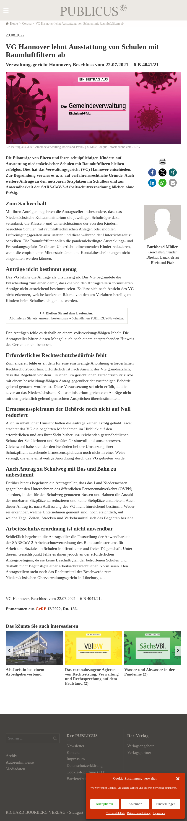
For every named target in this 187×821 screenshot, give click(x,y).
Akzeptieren (104, 804)
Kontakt (73, 752)
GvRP (41, 609)
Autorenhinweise (20, 762)
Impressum (159, 813)
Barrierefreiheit (79, 778)
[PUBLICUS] (93, 10)
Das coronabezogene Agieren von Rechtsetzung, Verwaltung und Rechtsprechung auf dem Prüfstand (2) (92, 676)
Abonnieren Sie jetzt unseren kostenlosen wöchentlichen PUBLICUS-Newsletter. (66, 315)
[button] (178, 778)
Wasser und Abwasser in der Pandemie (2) (149, 671)
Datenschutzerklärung (139, 813)
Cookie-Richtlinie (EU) (86, 772)
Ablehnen (135, 804)
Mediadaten (15, 769)
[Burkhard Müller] (162, 223)
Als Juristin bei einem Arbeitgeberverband (25, 671)
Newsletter (75, 746)
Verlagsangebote (140, 746)
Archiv (11, 755)
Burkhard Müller (162, 247)
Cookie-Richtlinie (115, 813)
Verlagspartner (139, 752)
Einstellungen (166, 804)
